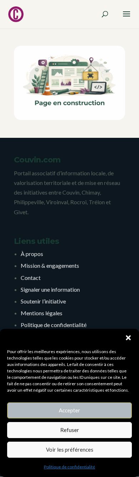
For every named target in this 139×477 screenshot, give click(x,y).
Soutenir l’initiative (43, 301)
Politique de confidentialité (69, 467)
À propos (32, 253)
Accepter (69, 410)
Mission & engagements (50, 265)
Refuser (69, 430)
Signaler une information (50, 289)
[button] (128, 337)
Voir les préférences (69, 449)
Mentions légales (41, 313)
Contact (31, 277)
